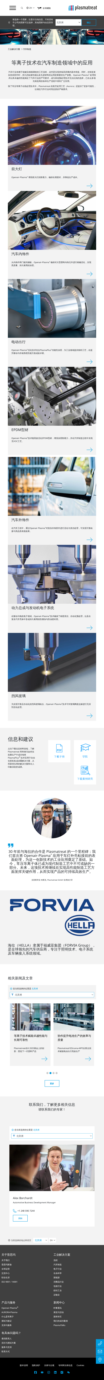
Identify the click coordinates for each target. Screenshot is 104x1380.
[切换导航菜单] (12, 8)
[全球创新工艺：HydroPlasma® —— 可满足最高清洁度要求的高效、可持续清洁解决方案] (31, 1016)
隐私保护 (36, 1365)
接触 (20, 1218)
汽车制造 (27, 49)
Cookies (80, 1365)
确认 (89, 22)
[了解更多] (45, 1059)
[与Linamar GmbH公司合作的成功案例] (74, 1016)
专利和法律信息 (65, 1365)
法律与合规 (49, 1365)
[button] (22, 8)
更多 (52, 1083)
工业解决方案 (14, 49)
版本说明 (24, 1365)
